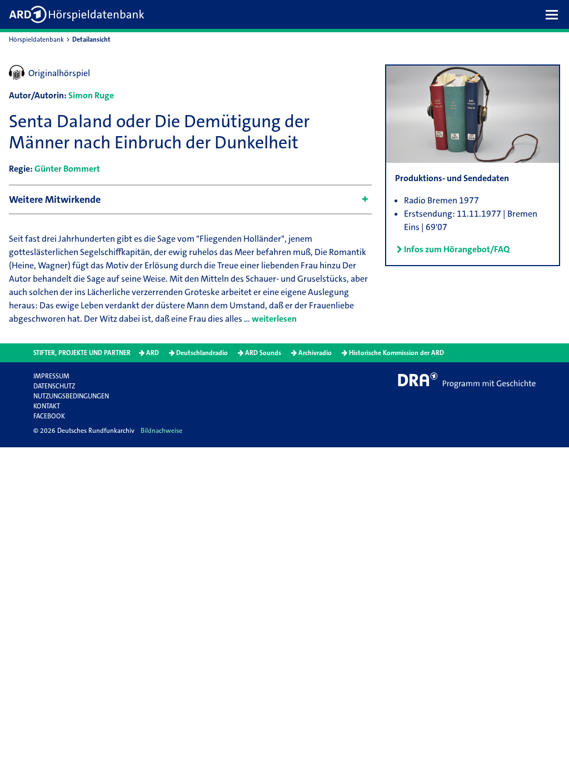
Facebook (49, 416)
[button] (554, 14)
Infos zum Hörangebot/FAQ (457, 249)
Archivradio (315, 352)
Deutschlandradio (202, 352)
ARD (152, 352)
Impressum (51, 376)
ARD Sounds (263, 352)
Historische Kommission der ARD (396, 352)
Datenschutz (54, 386)
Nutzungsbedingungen (71, 396)
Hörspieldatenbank (36, 39)
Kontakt (46, 406)
